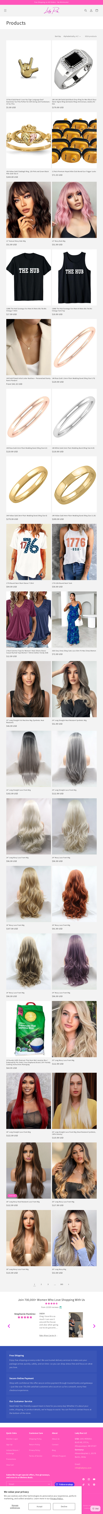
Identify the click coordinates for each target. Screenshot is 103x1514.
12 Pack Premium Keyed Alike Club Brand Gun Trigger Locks (74, 171)
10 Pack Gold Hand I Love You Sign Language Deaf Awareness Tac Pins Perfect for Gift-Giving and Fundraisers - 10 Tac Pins (28, 102)
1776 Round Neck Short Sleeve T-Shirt (20, 583)
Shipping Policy (35, 1439)
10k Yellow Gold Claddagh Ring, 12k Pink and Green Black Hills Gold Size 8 (27, 172)
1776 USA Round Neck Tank (62, 583)
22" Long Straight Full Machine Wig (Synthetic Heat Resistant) (25, 721)
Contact (55, 1444)
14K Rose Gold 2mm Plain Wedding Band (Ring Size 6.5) (26, 448)
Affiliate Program (59, 1456)
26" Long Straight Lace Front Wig (18, 1132)
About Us (56, 1439)
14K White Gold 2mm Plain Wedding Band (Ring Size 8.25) (73, 448)
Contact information (90, 1505)
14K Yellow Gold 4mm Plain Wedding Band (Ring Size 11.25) (74, 516)
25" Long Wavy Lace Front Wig (63, 1060)
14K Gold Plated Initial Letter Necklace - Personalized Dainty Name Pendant (28, 379)
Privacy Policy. (56, 1498)
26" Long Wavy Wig (59, 1269)
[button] (5, 10)
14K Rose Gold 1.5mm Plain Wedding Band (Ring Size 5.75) (73, 378)
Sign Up (9, 1444)
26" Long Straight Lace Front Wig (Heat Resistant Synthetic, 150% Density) (74, 1133)
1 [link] (34, 1284)
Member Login (12, 1439)
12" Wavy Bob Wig (58, 241)
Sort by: (58, 36)
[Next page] (68, 1284)
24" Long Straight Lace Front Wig (18, 790)
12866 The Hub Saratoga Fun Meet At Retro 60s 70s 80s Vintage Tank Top (72, 310)
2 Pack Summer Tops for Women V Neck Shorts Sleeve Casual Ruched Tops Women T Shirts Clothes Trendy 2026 (27, 652)
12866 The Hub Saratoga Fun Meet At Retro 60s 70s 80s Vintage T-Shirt (26, 310)
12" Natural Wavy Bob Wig (16, 241)
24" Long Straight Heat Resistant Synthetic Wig (69, 720)
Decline (64, 1506)
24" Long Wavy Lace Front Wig (17, 858)
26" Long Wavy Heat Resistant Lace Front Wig (23, 1202)
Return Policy (34, 1444)
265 (61, 1284)
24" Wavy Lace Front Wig (61, 858)
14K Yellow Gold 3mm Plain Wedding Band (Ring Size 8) (26, 516)
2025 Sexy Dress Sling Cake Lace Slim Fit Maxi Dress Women (74, 651)
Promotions (11, 1459)
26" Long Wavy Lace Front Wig (63, 1202)
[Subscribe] (48, 1484)
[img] (51, 1303)
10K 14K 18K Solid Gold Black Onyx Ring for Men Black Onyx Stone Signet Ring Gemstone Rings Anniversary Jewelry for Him (74, 102)
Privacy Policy (34, 1450)
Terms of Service (35, 1456)
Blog (54, 1450)
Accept (39, 1506)
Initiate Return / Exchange (12, 1452)
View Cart (10, 1465)
